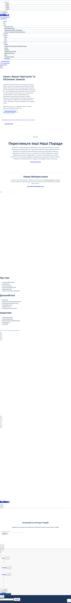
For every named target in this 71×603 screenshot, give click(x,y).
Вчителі (6, 44)
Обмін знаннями (6, 322)
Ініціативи (5, 33)
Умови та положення (7, 285)
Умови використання (50, 180)
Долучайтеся (5, 299)
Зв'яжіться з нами (5, 61)
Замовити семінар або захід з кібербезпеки (14, 32)
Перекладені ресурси (9, 53)
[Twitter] (2, 15)
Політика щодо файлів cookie (9, 287)
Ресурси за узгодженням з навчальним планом (15, 46)
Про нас (5, 21)
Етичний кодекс (5, 284)
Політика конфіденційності (8, 282)
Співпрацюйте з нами (7, 305)
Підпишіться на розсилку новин (9, 308)
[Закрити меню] (0, 552)
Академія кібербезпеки (7, 319)
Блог (4, 23)
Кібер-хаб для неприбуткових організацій (11, 301)
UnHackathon (5, 324)
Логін (5, 40)
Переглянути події (8, 26)
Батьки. (6, 48)
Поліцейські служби (9, 56)
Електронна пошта (5, 531)
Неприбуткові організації (10, 51)
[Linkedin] (0, 15)
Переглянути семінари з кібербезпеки (13, 30)
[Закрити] (2, 546)
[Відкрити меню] (1, 67)
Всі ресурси (7, 58)
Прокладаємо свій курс (7, 317)
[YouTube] (5, 15)
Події (3, 558)
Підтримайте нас (5, 594)
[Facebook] (4, 15)
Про (5, 39)
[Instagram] (6, 15)
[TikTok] (8, 15)
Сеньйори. (6, 49)
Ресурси (4, 574)
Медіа (5, 55)
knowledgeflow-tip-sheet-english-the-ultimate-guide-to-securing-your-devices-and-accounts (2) (18, 119)
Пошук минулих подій (9, 28)
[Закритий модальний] (1, 505)
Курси (5, 37)
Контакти (3, 592)
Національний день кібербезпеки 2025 (11, 320)
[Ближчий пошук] (2, 596)
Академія (4, 567)
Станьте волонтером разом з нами (10, 303)
